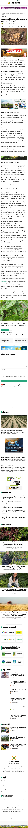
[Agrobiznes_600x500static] (14, 445)
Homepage (3, 13)
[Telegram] (21, 26)
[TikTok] (14, 766)
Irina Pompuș (14, 685)
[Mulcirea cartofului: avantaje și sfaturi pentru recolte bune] (14, 421)
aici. (25, 325)
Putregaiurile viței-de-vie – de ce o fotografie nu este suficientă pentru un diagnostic (14, 567)
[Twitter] (16, 766)
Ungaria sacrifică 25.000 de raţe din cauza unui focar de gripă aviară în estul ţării (17, 699)
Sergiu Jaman (14, 730)
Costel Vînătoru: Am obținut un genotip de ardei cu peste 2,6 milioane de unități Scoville (13, 512)
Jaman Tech (23, 816)
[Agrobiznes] (2, 24)
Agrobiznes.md (9, 332)
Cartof (11, 329)
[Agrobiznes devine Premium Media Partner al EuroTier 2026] (5, 730)
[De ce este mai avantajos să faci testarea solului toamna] (5, 709)
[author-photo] (11, 677)
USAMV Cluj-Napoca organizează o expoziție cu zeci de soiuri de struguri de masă (18, 745)
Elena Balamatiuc (15, 702)
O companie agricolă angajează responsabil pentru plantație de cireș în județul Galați (17, 737)
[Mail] (11, 766)
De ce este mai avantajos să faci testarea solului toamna (18, 707)
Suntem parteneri (9, 627)
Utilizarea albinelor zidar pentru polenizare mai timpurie (18, 716)
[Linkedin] (12, 26)
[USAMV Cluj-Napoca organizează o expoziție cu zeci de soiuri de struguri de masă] (5, 747)
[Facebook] (6, 26)
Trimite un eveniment (16, 386)
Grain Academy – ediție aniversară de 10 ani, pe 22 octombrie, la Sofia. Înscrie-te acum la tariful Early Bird (13, 497)
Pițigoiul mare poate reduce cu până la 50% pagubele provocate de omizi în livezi (18, 683)
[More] (24, 26)
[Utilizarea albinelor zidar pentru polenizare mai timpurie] (5, 717)
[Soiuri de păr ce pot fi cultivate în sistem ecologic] (5, 692)
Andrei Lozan (14, 718)
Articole (7, 13)
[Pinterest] (9, 26)
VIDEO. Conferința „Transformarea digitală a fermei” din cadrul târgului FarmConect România (18, 674)
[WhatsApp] (15, 26)
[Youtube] (22, 766)
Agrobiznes (6, 23)
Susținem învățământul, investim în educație (11, 648)
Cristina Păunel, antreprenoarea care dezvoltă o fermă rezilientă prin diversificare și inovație (14, 589)
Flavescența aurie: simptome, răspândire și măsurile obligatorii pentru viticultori (14, 543)
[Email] (18, 26)
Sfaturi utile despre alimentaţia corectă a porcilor (5, 341)
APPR (13, 677)
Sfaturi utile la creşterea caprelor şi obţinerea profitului (20, 341)
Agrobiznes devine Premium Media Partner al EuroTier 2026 (18, 728)
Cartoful (3, 281)
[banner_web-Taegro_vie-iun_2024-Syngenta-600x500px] (7, 104)
